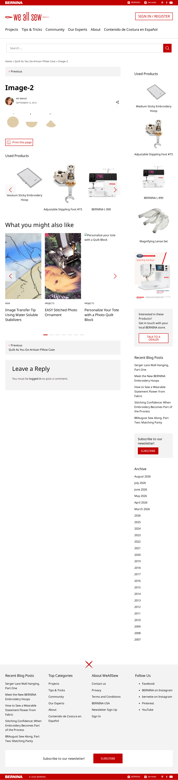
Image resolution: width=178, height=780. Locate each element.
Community (55, 29)
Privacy (96, 690)
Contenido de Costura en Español (130, 29)
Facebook (148, 684)
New (7, 303)
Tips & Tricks (32, 29)
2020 (137, 555)
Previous (16, 71)
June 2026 (140, 489)
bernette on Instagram (157, 697)
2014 (137, 594)
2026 (137, 515)
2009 (137, 626)
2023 (137, 535)
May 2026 (140, 496)
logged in (35, 379)
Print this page (22, 142)
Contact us (99, 684)
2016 (137, 581)
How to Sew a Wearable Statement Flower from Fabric (149, 391)
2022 (137, 541)
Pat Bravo (21, 98)
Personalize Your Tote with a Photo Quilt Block (101, 315)
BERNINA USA (101, 703)
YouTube (147, 710)
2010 (137, 620)
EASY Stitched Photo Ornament (61, 312)
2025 (137, 522)
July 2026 (140, 483)
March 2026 (142, 509)
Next (115, 190)
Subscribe (148, 451)
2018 (137, 568)
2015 (137, 587)
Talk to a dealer (153, 338)
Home (8, 61)
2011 (137, 613)
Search (167, 48)
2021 (137, 548)
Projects (11, 29)
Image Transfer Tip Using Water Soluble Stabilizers (21, 315)
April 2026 (140, 502)
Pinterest (148, 703)
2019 (137, 561)
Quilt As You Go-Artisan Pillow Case (35, 61)
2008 (137, 633)
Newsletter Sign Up (104, 710)
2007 (137, 639)
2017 (137, 574)
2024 (137, 528)
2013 (137, 600)
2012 (137, 607)
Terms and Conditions (106, 697)
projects (49, 303)
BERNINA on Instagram (157, 690)
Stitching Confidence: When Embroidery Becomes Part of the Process (153, 407)
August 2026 (142, 476)
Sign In (96, 716)
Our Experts (77, 29)
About (95, 29)
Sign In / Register (154, 16)
